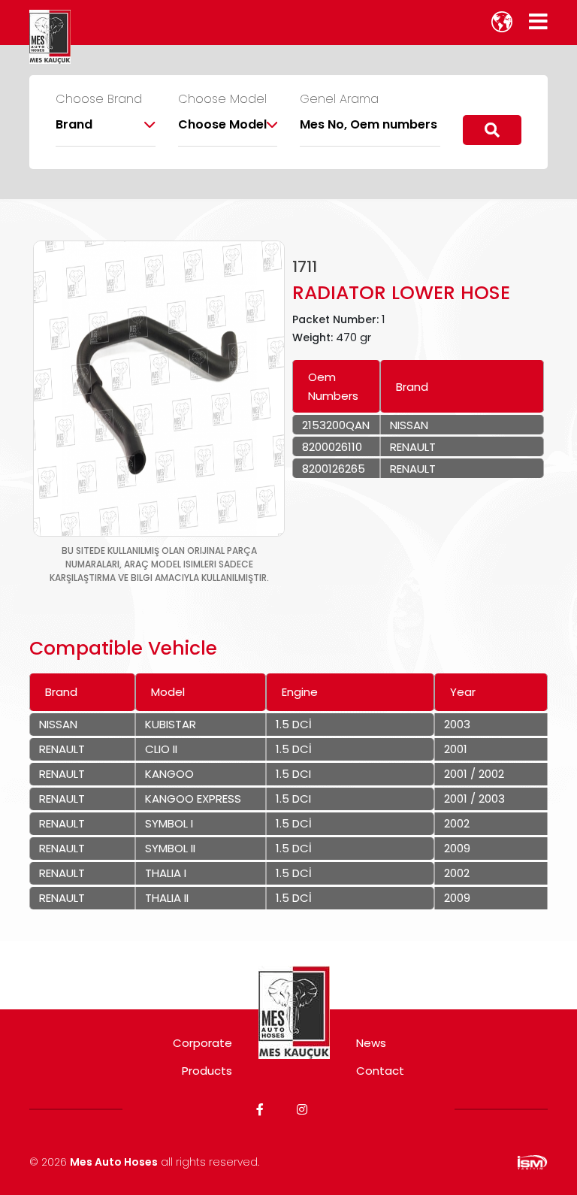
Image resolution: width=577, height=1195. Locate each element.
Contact (380, 1071)
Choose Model (222, 99)
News (371, 1043)
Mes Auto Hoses (114, 1162)
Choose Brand (99, 99)
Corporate (202, 1043)
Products (207, 1071)
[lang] (501, 22)
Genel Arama (339, 99)
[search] (492, 130)
